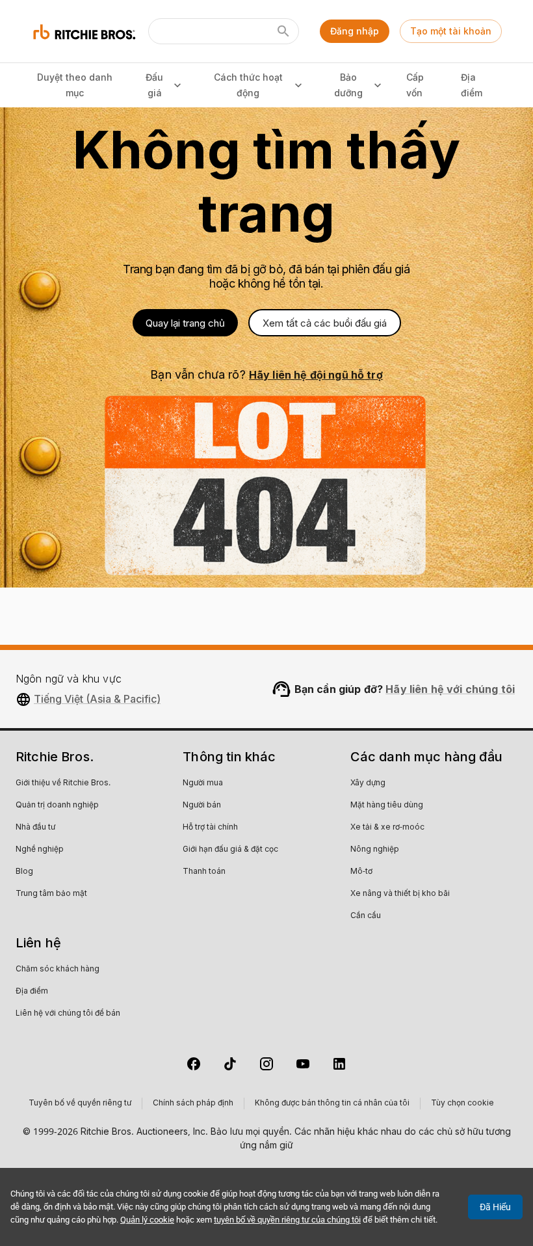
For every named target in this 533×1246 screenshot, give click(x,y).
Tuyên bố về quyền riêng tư (80, 1103)
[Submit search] (283, 31)
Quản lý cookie (147, 1220)
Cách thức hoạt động (248, 85)
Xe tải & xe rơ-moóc (387, 827)
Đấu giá (154, 85)
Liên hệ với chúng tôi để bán (68, 1014)
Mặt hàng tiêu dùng (386, 805)
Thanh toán (204, 872)
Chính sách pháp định (193, 1103)
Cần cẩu (365, 916)
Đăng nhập (354, 30)
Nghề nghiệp (40, 850)
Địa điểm (471, 85)
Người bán (202, 805)
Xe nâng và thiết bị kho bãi (400, 894)
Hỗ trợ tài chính (210, 827)
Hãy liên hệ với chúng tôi (450, 689)
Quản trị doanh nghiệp (57, 805)
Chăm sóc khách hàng (57, 969)
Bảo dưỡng (348, 85)
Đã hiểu (495, 1207)
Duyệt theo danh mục (74, 85)
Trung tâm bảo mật (51, 894)
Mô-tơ (361, 872)
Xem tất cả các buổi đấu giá (325, 323)
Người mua (203, 783)
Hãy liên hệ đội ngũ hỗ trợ (316, 374)
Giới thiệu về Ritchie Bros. (63, 783)
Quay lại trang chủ (185, 323)
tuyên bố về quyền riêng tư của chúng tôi (287, 1220)
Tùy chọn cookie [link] (462, 1103)
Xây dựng (367, 783)
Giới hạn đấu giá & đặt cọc (230, 850)
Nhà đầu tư (35, 827)
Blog (24, 872)
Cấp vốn (415, 85)
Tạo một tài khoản (450, 30)
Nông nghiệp (374, 850)
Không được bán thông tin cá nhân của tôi (332, 1103)
